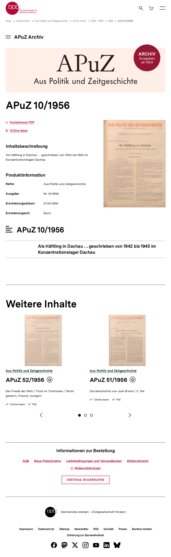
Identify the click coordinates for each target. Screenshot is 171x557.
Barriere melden (142, 529)
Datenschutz (46, 529)
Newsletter (81, 529)
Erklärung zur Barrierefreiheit (85, 535)
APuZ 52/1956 (25, 379)
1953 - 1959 (97, 21)
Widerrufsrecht (137, 461)
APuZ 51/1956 (108, 379)
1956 (110, 21)
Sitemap (64, 529)
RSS (96, 529)
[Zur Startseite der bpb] (21, 14)
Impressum (26, 529)
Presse (123, 529)
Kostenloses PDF (22, 122)
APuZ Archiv (79, 21)
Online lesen (19, 130)
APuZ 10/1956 (125, 21)
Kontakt (109, 529)
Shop (8, 21)
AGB (26, 461)
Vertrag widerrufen (85, 480)
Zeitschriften (23, 21)
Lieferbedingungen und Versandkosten (94, 461)
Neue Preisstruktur (47, 461)
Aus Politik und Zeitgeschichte (51, 21)
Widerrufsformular (87, 468)
